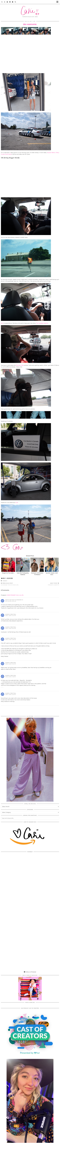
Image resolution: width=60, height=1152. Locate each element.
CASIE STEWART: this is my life (15, 595)
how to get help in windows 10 (14, 599)
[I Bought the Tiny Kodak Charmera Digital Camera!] (8, 565)
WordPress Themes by (50, 1150)
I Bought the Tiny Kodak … (8, 573)
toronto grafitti (53, 584)
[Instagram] (4, 2)
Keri (2, 323)
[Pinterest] (7, 2)
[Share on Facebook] (4, 578)
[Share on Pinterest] (8, 578)
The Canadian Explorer (42, 323)
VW (17, 502)
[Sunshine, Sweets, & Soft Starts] (52, 565)
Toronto (5, 580)
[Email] (12, 2)
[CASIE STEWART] (30, 8)
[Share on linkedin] (10, 578)
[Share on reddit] (12, 578)
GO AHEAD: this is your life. (10, 584)
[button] (58, 2)
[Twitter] (2, 2)
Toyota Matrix (51, 152)
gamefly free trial (10, 614)
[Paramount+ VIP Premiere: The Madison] (37, 565)
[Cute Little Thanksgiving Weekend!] (23, 565)
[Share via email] (2, 578)
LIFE (34, 21)
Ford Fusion (8, 154)
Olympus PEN (20, 365)
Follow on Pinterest (30, 972)
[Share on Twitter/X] (6, 578)
